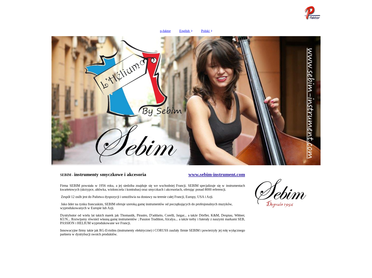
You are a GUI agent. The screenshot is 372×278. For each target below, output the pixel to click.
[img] (186, 13)
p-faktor (165, 31)
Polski (205, 31)
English (184, 31)
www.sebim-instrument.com (216, 174)
